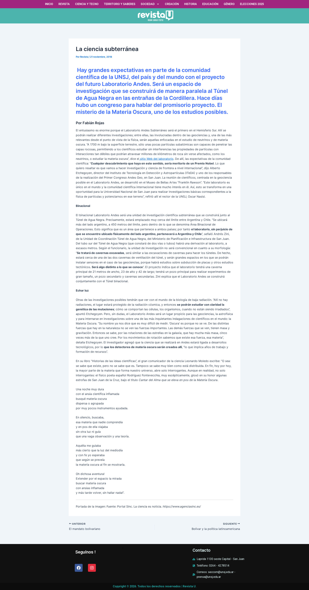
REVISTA (64, 4)
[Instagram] (92, 568)
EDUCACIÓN (210, 4)
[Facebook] (79, 568)
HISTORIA (190, 4)
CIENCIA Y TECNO (87, 4)
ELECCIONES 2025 (252, 4)
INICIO (49, 4)
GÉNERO (229, 4)
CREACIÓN (172, 4)
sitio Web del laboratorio (156, 159)
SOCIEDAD (148, 4)
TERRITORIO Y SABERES (119, 4)
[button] (150, 4)
